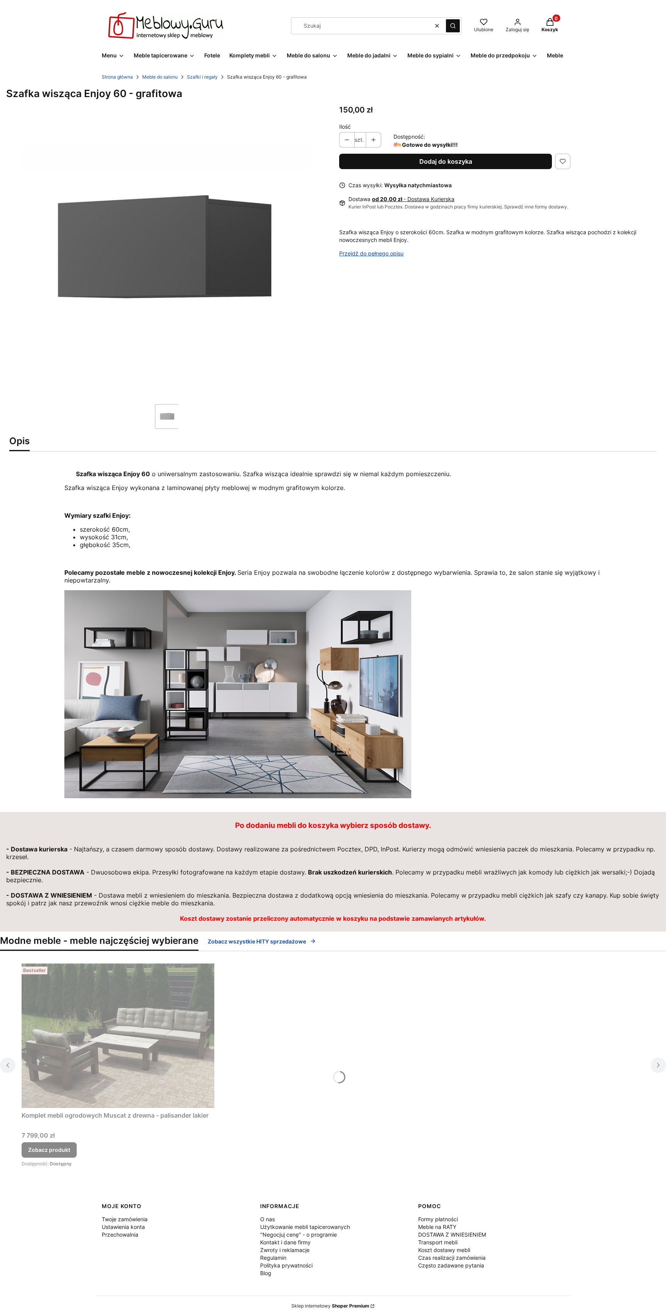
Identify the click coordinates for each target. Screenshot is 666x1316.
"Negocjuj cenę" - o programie (298, 1234)
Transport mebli (437, 1242)
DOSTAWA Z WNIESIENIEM (452, 1234)
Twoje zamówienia (125, 1219)
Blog (265, 1273)
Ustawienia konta (123, 1227)
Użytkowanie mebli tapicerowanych (305, 1227)
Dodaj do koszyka (445, 161)
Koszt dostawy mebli (444, 1250)
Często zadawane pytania (451, 1265)
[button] (453, 25)
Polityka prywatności (286, 1265)
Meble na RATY (437, 1227)
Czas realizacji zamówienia (452, 1257)
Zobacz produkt (49, 1149)
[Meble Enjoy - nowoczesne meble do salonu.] (237, 796)
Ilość (345, 126)
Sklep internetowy (330, 1306)
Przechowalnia (120, 1234)
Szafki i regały (202, 77)
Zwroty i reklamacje (284, 1250)
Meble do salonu (160, 77)
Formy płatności (438, 1219)
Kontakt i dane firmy (285, 1242)
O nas (267, 1219)
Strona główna (117, 77)
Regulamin (273, 1257)
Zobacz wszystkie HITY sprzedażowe (257, 941)
